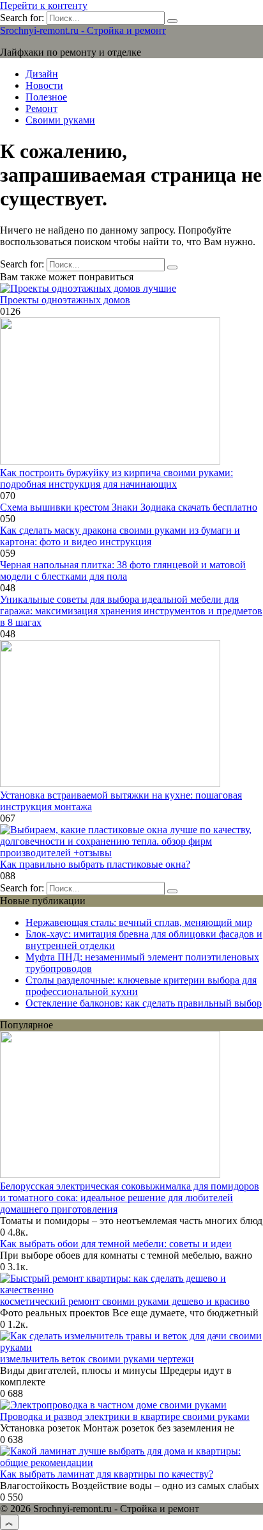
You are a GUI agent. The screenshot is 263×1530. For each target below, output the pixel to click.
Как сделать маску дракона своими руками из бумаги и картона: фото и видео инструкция (120, 536)
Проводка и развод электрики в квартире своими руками (125, 1416)
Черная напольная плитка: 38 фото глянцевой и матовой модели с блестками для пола (123, 570)
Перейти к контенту (43, 5)
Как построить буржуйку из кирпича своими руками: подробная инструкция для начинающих (116, 478)
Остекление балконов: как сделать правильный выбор (144, 1003)
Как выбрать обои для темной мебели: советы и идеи (116, 1243)
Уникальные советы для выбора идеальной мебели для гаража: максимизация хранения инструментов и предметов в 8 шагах (131, 611)
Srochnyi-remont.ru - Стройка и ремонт (83, 30)
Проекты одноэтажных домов (65, 299)
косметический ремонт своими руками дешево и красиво (125, 1301)
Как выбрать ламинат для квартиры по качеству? (106, 1474)
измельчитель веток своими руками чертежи (97, 1358)
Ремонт (41, 108)
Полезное (46, 97)
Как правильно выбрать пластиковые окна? (95, 864)
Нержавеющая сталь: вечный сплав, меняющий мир (139, 922)
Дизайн (42, 73)
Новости (44, 85)
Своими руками (60, 120)
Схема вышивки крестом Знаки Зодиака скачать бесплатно (128, 507)
